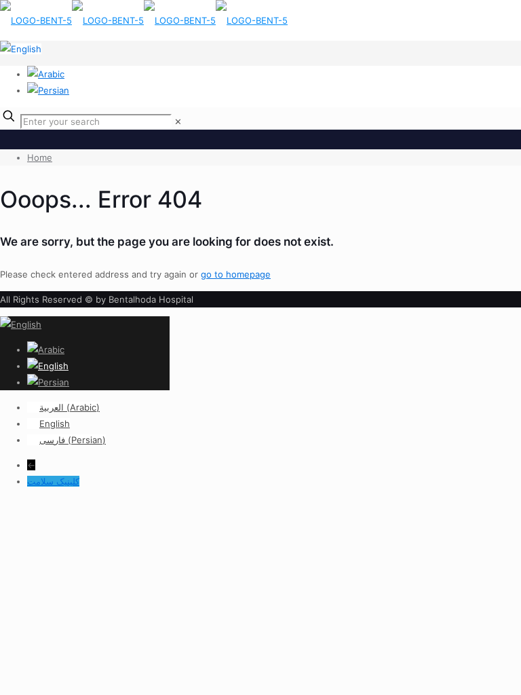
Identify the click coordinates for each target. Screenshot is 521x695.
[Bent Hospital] (144, 20)
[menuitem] (63, 407)
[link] (178, 121)
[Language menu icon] (20, 48)
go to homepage (236, 274)
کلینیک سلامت (53, 481)
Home (39, 157)
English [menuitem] (54, 423)
